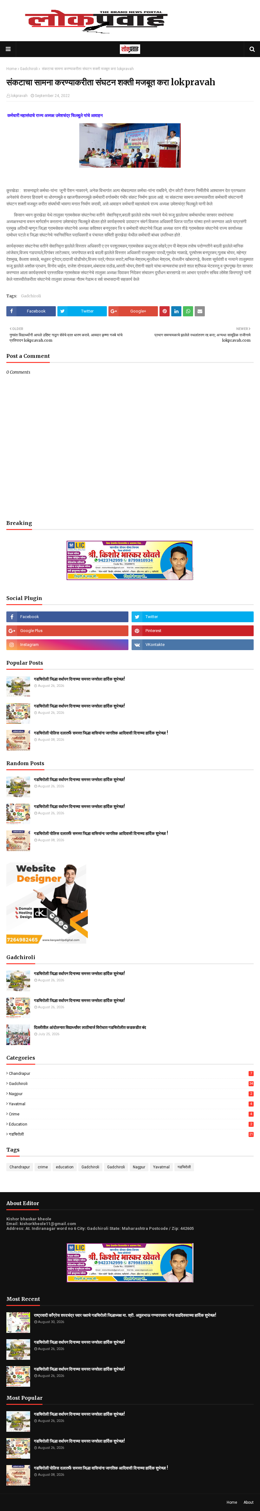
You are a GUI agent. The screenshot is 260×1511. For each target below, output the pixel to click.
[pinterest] (193, 630)
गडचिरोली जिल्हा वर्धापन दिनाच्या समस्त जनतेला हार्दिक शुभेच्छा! (79, 679)
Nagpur (130, 1093)
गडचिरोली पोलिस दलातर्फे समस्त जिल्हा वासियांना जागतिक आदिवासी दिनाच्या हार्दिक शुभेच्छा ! (101, 733)
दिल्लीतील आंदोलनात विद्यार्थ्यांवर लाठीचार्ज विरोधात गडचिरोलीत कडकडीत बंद (90, 1027)
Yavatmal (130, 1103)
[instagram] (67, 644)
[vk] (193, 644)
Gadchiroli (29, 69)
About (249, 1502)
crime (130, 1114)
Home (11, 69)
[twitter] (193, 616)
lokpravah (19, 96)
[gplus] (67, 630)
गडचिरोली (131, 1134)
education (130, 1124)
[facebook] (67, 616)
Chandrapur (130, 1073)
